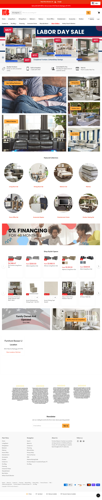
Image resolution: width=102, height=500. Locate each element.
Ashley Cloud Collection (68, 23)
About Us (29, 446)
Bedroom (32, 19)
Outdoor (81, 19)
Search (28, 444)
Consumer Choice (32, 23)
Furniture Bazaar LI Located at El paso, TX (37, 465)
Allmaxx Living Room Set (51, 269)
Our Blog (13, 23)
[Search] (88, 13)
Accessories (72, 19)
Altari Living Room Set (86, 272)
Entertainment (61, 19)
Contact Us (5, 23)
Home (3, 19)
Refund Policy (30, 453)
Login (98, 19)
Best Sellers (56, 24)
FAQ (28, 460)
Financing (22, 23)
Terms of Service (31, 458)
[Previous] (4, 46)
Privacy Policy (30, 456)
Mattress (40, 19)
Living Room (11, 19)
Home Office (50, 19)
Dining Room (22, 19)
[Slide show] (51, 46)
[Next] (97, 46)
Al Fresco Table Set (85, 300)
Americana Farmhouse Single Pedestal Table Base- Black (14, 302)
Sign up (66, 429)
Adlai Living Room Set (32, 269)
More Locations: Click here (13, 355)
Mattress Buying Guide (32, 463)
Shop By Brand (44, 23)
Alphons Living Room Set (69, 273)
